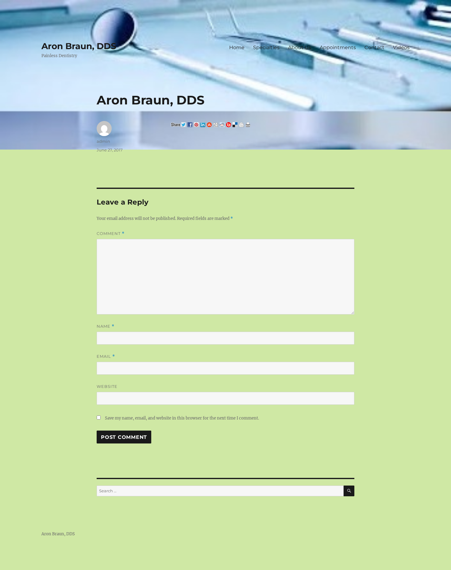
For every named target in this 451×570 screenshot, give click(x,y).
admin (103, 141)
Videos (401, 47)
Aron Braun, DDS (78, 46)
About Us (299, 47)
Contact (374, 47)
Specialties (266, 47)
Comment (111, 233)
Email (106, 356)
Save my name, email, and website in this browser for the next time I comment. (182, 418)
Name (105, 326)
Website (107, 386)
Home (237, 47)
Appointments (338, 47)
